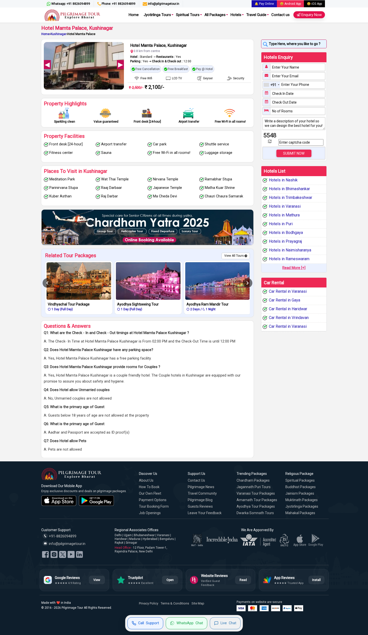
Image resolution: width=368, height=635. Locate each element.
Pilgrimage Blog (200, 500)
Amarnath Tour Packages (257, 500)
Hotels (236, 15)
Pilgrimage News (201, 487)
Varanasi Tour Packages (256, 493)
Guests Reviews (200, 506)
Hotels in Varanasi (285, 206)
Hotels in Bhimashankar (289, 188)
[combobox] (271, 85)
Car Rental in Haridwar (288, 309)
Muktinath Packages (301, 500)
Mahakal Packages (300, 513)
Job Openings (150, 513)
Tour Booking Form (154, 506)
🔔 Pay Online (264, 4)
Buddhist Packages (300, 487)
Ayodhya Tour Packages (256, 506)
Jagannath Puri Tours (254, 487)
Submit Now (293, 153)
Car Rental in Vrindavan (289, 317)
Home (134, 15)
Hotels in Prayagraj (285, 241)
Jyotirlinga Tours (157, 15)
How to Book (149, 487)
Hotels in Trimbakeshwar (290, 197)
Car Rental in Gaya (284, 300)
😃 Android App (290, 4)
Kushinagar (58, 34)
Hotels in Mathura (284, 215)
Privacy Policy (148, 603)
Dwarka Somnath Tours (255, 513)
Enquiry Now (311, 15)
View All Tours (234, 255)
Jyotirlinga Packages (301, 506)
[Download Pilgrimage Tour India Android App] (96, 500)
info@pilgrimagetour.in (163, 4)
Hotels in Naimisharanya (290, 250)
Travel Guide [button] (256, 15)
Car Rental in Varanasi (288, 291)
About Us (146, 480)
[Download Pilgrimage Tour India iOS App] (58, 500)
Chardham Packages (253, 480)
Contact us (280, 15)
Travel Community (202, 493)
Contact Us (196, 480)
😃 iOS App (314, 4)
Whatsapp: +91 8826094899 (70, 4)
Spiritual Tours (188, 15)
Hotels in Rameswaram (289, 258)
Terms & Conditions (175, 603)
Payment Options (152, 500)
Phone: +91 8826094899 (118, 4)
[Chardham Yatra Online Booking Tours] (147, 227)
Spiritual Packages (300, 480)
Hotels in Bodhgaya (286, 232)
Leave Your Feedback (205, 513)
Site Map (198, 603)
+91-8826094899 (62, 536)
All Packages (215, 15)
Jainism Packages (299, 493)
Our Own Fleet (150, 493)
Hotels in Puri (281, 223)
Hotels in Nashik (283, 180)
